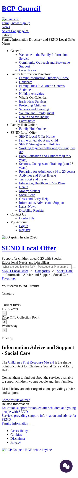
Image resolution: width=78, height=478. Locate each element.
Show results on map (16, 400)
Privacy (15, 442)
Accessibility (19, 431)
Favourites (9, 278)
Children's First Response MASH (31, 362)
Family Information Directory (39, 97)
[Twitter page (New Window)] (31, 423)
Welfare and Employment (36, 113)
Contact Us (22, 216)
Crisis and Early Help (34, 199)
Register (24, 230)
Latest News (27, 70)
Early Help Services (32, 101)
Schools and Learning (34, 109)
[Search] (74, 267)
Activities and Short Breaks (38, 175)
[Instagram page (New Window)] (34, 423)
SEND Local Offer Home (37, 136)
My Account (20, 226)
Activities (25, 90)
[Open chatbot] (66, 466)
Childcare (25, 82)
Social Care (27, 195)
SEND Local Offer (42, 171)
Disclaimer (17, 438)
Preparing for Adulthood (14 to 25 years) (47, 171)
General (40, 60)
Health (23, 187)
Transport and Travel (33, 179)
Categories (42, 271)
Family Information (15, 423)
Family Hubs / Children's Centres (42, 86)
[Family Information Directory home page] (27, 450)
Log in (23, 226)
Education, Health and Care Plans (42, 183)
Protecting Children (32, 105)
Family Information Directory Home (44, 78)
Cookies (16, 434)
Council (21, 8)
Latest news (27, 121)
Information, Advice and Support (41, 202)
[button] (39, 286)
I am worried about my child (38, 140)
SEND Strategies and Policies (39, 144)
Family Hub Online (28, 126)
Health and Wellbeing (34, 117)
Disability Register (31, 210)
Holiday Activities (31, 93)
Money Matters (29, 191)
